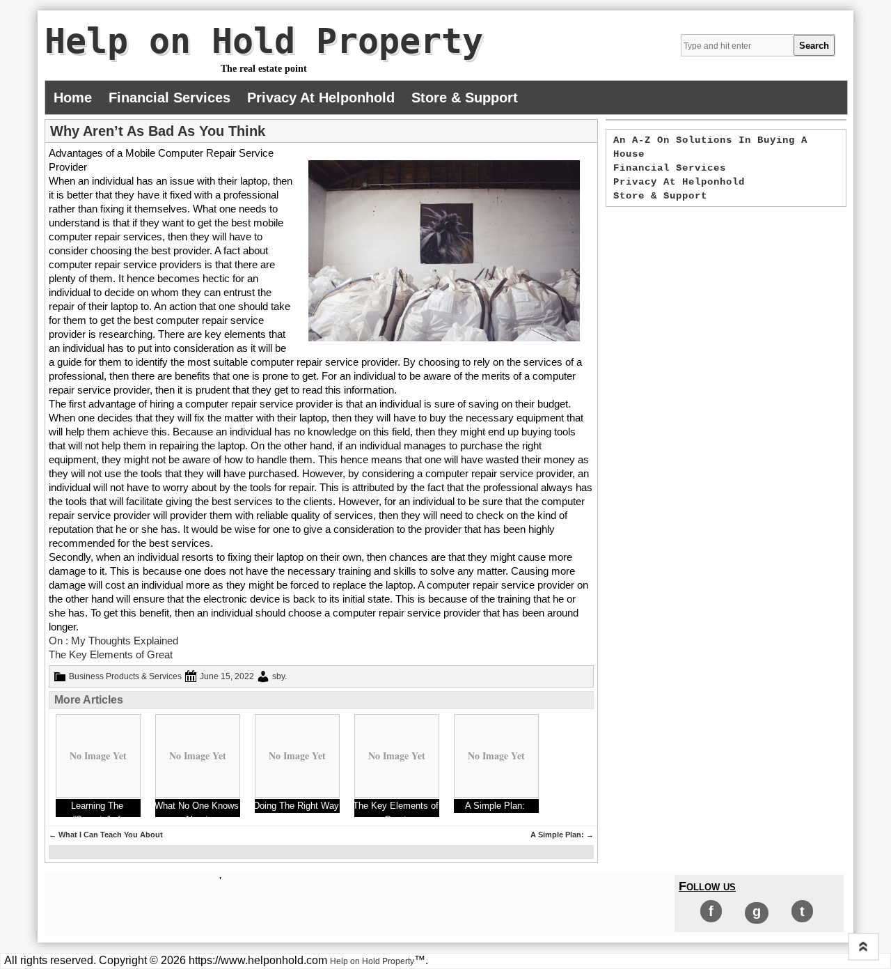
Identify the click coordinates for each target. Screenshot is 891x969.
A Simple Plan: (562, 834)
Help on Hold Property (264, 41)
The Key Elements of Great (111, 654)
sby (278, 676)
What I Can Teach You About (106, 834)
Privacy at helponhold (321, 97)
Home (73, 97)
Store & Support (464, 97)
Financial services (169, 97)
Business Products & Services (125, 676)
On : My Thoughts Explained (113, 640)
